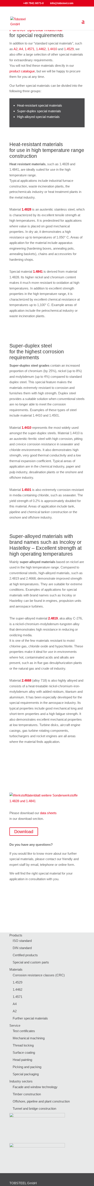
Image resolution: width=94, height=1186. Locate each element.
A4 (21, 49)
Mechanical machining (29, 1038)
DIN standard (22, 948)
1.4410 (52, 49)
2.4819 (53, 618)
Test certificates (24, 1031)
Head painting (22, 1060)
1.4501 (26, 490)
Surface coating (24, 1052)
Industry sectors (21, 1081)
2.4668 (26, 680)
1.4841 (38, 271)
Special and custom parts (31, 962)
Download (23, 831)
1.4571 (29, 49)
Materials (16, 969)
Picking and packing (27, 1067)
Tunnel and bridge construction (34, 1108)
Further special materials (30, 1018)
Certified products (25, 955)
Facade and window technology (35, 1087)
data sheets (48, 813)
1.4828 (26, 209)
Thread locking (23, 1045)
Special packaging (26, 1074)
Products (15, 935)
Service (14, 1025)
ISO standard (22, 941)
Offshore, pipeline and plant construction (41, 1101)
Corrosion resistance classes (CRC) (39, 975)
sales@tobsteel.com (53, 912)
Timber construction (27, 1094)
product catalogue (22, 71)
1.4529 (69, 49)
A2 (15, 49)
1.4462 (41, 49)
